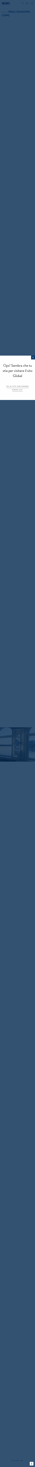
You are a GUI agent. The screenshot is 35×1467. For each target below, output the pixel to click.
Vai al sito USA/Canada (17, 386)
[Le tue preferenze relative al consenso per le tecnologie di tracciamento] (31, 1463)
